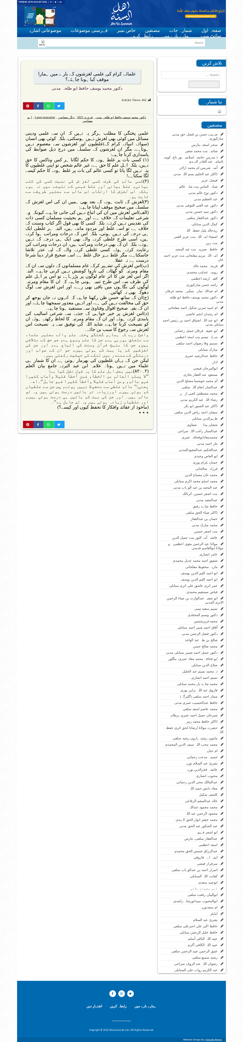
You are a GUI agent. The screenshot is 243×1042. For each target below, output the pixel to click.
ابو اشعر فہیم (209, 832)
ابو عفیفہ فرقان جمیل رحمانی (197, 331)
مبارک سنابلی (209, 349)
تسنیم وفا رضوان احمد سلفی (198, 343)
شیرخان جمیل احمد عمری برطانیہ (195, 715)
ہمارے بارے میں (176, 35)
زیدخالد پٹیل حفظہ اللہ (203, 230)
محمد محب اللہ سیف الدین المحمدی (193, 744)
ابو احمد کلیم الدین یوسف (201, 573)
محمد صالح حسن (207, 646)
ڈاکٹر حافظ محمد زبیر (203, 721)
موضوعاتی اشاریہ (44, 30)
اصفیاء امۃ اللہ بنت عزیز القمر (197, 237)
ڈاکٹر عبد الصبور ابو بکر (202, 406)
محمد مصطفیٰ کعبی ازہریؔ (198, 393)
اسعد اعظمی (210, 845)
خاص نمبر (126, 30)
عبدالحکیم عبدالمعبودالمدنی (200, 450)
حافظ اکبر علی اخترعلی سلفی (197, 926)
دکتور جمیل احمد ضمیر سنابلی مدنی (193, 652)
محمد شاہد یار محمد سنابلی (199, 684)
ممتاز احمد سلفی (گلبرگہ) (200, 696)
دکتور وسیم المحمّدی (204, 615)
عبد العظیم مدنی (207, 199)
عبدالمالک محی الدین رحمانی (198, 782)
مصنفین (152, 30)
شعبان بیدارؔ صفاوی (204, 425)
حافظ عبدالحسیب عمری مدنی (197, 703)
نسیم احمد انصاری (206, 678)
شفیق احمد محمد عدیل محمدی (197, 561)
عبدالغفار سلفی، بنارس (202, 838)
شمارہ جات (180, 30)
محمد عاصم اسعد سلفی (202, 709)
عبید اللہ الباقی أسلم (204, 939)
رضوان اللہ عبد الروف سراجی (197, 964)
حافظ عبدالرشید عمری (203, 356)
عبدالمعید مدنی (208, 500)
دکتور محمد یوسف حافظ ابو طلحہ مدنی (87, 88)
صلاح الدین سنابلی (206, 665)
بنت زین (213, 243)
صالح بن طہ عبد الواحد (203, 640)
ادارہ (215, 362)
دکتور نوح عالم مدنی (204, 193)
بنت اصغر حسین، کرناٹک (201, 494)
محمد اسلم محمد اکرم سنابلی (197, 481)
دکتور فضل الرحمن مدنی (201, 634)
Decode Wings (213, 1039)
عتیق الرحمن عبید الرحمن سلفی (196, 951)
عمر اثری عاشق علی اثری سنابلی (195, 586)
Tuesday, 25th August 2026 (33, 2)
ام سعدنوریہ (210, 907)
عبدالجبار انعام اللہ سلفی (201, 387)
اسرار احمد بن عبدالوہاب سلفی (196, 870)
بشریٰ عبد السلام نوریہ (203, 763)
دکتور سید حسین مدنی (203, 212)
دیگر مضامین (66, 117)
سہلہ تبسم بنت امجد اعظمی (198, 337)
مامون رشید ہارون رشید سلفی (197, 738)
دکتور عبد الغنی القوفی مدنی (198, 205)
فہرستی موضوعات (89, 30)
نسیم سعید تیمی (207, 609)
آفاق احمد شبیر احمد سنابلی (199, 627)
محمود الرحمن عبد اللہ (203, 813)
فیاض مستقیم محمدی (203, 592)
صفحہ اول (211, 30)
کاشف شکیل (210, 795)
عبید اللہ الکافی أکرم (204, 945)
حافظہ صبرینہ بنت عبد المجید (198, 249)
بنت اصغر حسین (207, 531)
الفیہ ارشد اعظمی (206, 278)
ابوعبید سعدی (209, 882)
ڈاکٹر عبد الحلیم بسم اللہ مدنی (197, 174)
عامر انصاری (210, 554)
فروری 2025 (85, 117)
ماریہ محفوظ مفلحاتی (203, 567)
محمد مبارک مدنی (206, 525)
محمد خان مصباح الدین (203, 475)
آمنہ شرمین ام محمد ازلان (200, 168)
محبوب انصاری (208, 776)
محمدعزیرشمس (207, 621)
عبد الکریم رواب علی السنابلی (197, 970)
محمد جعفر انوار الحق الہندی (198, 820)
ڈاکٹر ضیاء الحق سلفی (203, 512)
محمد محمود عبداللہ (205, 807)
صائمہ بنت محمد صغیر (203, 151)
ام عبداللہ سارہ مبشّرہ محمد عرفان (193, 291)
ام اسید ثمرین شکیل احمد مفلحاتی (194, 308)
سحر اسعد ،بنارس (206, 145)
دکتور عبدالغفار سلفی (204, 218)
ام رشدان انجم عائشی (203, 314)
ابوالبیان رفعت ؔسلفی (204, 895)
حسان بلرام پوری (207, 462)
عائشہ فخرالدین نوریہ (203, 769)
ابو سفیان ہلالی (205, 888)
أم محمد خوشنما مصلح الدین (199, 381)
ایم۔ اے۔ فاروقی (207, 857)
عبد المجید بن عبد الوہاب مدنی (197, 487)
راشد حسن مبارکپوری (203, 285)
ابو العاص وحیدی (207, 456)
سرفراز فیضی (209, 864)
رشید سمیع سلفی (206, 957)
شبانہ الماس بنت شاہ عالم (200, 186)
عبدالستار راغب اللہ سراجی (199, 431)
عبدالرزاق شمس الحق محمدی (197, 851)
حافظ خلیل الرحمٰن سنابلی (200, 932)
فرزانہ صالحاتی (208, 469)
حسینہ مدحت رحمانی (204, 757)
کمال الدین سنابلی (206, 224)
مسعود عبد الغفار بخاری (202, 375)
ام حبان (214, 751)
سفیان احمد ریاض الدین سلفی (197, 412)
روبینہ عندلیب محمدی (204, 272)
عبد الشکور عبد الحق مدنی (200, 826)
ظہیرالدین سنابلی (206, 418)
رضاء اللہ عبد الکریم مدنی (200, 400)
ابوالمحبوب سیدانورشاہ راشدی (197, 901)
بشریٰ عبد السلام (207, 920)
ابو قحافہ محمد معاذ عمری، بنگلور (194, 659)
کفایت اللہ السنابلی (205, 876)
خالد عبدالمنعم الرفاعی (203, 801)
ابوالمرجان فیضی (207, 368)
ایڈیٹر (215, 913)
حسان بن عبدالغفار (206, 519)
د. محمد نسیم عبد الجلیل (201, 671)
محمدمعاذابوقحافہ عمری (201, 437)
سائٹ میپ (211, 35)
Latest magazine (45, 117)
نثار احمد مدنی (209, 443)
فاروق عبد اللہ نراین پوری (200, 690)
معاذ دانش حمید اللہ (205, 788)
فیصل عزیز (211, 180)
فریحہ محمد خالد (207, 266)
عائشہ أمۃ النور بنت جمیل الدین (196, 538)
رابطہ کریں (142, 35)
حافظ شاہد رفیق (207, 506)
